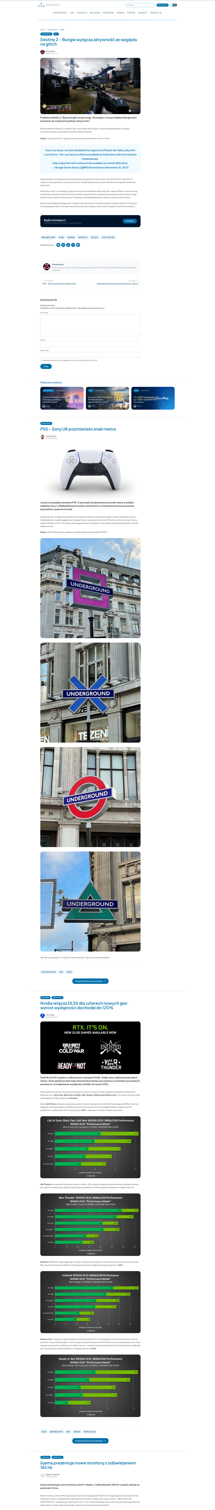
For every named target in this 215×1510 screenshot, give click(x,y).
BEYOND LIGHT (48, 237)
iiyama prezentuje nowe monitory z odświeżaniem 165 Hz (88, 1465)
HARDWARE (45, 997)
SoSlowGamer (51, 436)
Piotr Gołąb (50, 1015)
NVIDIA (77, 1432)
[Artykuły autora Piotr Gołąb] (42, 1015)
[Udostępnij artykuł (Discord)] (78, 245)
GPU (68, 1432)
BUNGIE (71, 237)
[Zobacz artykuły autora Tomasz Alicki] (42, 52)
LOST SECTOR (108, 237)
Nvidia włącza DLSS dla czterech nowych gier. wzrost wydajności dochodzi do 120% (84, 1005)
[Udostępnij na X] (73, 245)
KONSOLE (82, 13)
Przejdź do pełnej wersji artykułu (89, 981)
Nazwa (43, 340)
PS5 (61, 972)
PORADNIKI (108, 13)
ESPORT (131, 13)
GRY (72, 13)
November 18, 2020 (117, 167)
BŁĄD (61, 237)
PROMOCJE (156, 13)
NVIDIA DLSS (90, 1432)
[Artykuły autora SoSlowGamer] (42, 437)
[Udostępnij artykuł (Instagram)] (63, 245)
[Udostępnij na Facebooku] (58, 245)
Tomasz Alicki (50, 51)
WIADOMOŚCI (60, 13)
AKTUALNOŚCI (52, 30)
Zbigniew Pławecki (53, 1474)
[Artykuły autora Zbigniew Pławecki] (42, 1475)
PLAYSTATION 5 (49, 972)
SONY (69, 972)
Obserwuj (130, 221)
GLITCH (94, 237)
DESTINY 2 (83, 237)
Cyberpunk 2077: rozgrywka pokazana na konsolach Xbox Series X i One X (79, 138)
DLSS (44, 1432)
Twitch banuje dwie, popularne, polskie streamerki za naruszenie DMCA (77, 532)
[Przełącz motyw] (173, 5)
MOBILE (121, 13)
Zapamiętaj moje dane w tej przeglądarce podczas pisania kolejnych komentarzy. (70, 360)
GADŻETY (142, 13)
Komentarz (44, 313)
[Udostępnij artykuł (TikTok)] (68, 245)
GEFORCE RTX (56, 1432)
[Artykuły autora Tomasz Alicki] (46, 267)
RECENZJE (95, 13)
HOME (42, 30)
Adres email (44, 350)
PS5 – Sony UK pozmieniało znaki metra (78, 428)
